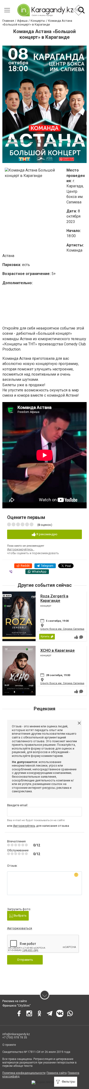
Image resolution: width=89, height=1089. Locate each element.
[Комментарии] (81, 637)
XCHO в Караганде (57, 650)
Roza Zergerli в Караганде (54, 598)
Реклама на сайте (14, 1001)
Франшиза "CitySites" (16, 1005)
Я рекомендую (46, 534)
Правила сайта (57, 1073)
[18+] (45, 10)
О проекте (9, 1044)
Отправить (25, 959)
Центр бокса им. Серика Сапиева (62, 628)
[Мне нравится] (76, 637)
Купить (45, 636)
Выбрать (20, 915)
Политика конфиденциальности (24, 1073)
